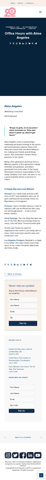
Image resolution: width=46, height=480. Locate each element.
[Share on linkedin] (23, 43)
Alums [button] (13, 3)
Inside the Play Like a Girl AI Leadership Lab (20, 350)
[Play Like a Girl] (10, 12)
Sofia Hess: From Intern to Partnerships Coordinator (20, 359)
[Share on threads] (16, 43)
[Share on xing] (32, 43)
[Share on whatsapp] (26, 43)
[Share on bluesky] (29, 43)
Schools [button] (20, 3)
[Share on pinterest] (19, 43)
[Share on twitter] (13, 43)
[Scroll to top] (41, 475)
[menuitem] (14, 3)
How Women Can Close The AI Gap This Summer (22, 367)
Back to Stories (23, 437)
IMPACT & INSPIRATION (17, 28)
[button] (40, 12)
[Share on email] (35, 43)
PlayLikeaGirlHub (31, 27)
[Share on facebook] (10, 43)
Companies (30, 3)
